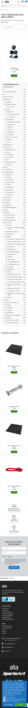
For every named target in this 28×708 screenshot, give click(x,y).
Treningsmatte (10, 132)
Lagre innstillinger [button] (9, 704)
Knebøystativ (9, 234)
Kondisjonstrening (8, 172)
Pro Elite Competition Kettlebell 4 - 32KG (16, 228)
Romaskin (8, 185)
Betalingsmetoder (6, 617)
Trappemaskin (10, 192)
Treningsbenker (10, 269)
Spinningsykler (9, 187)
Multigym (10, 257)
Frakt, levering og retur (8, 619)
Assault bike (9, 175)
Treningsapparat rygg (13, 264)
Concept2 (8, 177)
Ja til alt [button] (20, 704)
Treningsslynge (10, 134)
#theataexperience (7, 626)
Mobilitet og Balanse (11, 104)
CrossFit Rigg (9, 154)
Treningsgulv (7, 305)
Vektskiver (8, 272)
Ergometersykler (10, 182)
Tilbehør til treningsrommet (11, 302)
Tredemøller (9, 195)
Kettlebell (8, 225)
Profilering (7, 212)
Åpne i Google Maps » (10, 643)
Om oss (4, 629)
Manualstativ (7, 200)
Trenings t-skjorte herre (12, 322)
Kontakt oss (5, 610)
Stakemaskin (9, 190)
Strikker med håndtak (13, 114)
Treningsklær (7, 317)
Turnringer (8, 165)
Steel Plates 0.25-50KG (14, 288)
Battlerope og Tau (10, 149)
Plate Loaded (11, 259)
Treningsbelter (10, 267)
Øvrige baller (11, 124)
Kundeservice (5, 608)
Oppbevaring (7, 205)
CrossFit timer (9, 157)
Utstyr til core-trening (11, 137)
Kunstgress (9, 310)
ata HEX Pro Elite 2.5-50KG (14, 241)
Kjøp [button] (14, 75)
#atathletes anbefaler (10, 92)
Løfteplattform (10, 312)
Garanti (4, 633)
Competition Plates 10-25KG (15, 277)
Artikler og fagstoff (7, 628)
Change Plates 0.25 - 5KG (14, 274)
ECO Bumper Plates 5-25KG (15, 279)
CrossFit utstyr (8, 147)
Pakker (6, 210)
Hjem (3, 9)
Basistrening (7, 99)
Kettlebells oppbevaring (12, 231)
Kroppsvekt (7, 197)
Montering (7, 202)
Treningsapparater (11, 249)
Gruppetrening (8, 170)
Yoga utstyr (9, 139)
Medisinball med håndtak (14, 122)
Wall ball (10, 129)
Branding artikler (8, 144)
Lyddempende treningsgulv (13, 315)
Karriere (4, 631)
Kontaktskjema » (9, 647)
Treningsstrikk (11, 117)
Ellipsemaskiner (10, 180)
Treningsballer (9, 119)
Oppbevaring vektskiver (10, 207)
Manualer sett (11, 247)
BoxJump (8, 152)
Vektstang (8, 297)
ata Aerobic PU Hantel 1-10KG (15, 239)
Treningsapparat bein (13, 262)
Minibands (10, 112)
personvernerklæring (9, 564)
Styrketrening (7, 222)
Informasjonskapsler (7, 615)
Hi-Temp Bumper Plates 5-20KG (16, 282)
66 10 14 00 (7, 651)
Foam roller (11, 107)
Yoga (9, 142)
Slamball (10, 127)
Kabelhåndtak (11, 254)
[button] (4, 697)
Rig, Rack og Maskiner (9, 220)
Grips (7, 160)
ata (5, 94)
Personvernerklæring (7, 614)
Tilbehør (6, 300)
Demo (5, 167)
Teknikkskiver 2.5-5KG (13, 291)
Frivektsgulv (9, 307)
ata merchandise (8, 97)
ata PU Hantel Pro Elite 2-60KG (15, 244)
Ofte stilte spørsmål (7, 612)
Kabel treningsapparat (13, 252)
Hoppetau (8, 102)
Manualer (8, 236)
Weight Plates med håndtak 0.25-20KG (16, 294)
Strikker (8, 109)
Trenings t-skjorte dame (12, 320)
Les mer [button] (12, 695)
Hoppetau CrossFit (11, 162)
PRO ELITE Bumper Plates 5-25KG (15, 285)
